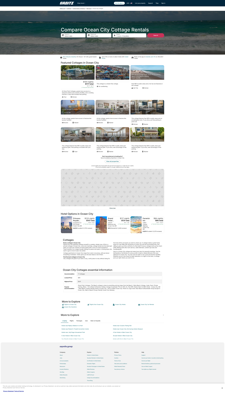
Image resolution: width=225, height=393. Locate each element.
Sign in (163, 3)
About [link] (61, 355)
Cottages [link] (69, 8)
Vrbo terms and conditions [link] (120, 363)
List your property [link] (64, 360)
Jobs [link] (61, 358)
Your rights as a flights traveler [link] (149, 369)
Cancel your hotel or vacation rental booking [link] (152, 358)
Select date (68, 36)
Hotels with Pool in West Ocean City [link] (123, 339)
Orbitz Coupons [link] (91, 372)
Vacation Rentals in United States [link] (95, 358)
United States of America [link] (79, 8)
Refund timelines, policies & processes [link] (151, 363)
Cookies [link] (116, 358)
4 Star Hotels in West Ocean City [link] (122, 332)
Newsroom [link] (62, 366)
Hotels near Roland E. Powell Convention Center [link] (75, 329)
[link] (74, 305)
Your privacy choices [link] (119, 369)
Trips (157, 3)
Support (150, 3)
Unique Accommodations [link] (93, 377)
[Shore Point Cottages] (78, 82)
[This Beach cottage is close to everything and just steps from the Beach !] (112, 82)
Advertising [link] (62, 377)
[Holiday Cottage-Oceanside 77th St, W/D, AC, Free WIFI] (78, 113)
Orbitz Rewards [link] (63, 375)
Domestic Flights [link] (91, 363)
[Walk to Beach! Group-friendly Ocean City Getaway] (147, 140)
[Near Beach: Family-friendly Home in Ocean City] (147, 113)
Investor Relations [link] (64, 369)
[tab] (64, 321)
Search (155, 35)
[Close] (222, 388)
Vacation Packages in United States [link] (96, 366)
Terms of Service (19, 391)
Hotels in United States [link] (92, 355)
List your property (140, 3)
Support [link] (143, 355)
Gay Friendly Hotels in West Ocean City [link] (73, 339)
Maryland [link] (89, 8)
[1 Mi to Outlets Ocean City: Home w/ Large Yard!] (78, 140)
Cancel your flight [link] (146, 360)
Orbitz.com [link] (62, 8)
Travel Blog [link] (90, 380)
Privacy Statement (8, 391)
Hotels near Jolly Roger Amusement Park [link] (73, 332)
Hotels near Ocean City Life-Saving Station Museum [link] (128, 329)
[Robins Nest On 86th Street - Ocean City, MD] (112, 113)
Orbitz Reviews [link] (90, 369)
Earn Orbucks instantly (69, 56)
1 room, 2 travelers (122, 36)
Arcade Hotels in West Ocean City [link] (122, 335)
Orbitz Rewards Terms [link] (119, 366)
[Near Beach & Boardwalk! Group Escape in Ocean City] (112, 140)
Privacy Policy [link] (117, 355)
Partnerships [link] (63, 363)
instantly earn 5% (150, 56)
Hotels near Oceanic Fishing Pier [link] (122, 325)
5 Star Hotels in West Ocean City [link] (71, 335)
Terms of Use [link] (117, 360)
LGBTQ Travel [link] (90, 375)
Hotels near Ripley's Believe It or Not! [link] (72, 325)
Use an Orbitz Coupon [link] (147, 366)
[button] (112, 314)
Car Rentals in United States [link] (94, 360)
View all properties (112, 161)
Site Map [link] (62, 372)
